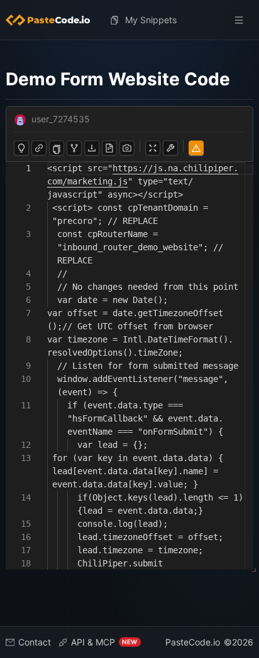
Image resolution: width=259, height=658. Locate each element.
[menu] (130, 20)
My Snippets (151, 19)
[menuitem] (53, 20)
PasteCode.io (192, 642)
